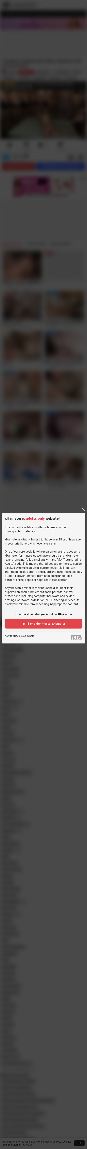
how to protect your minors (19, 636)
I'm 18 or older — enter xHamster (43, 623)
